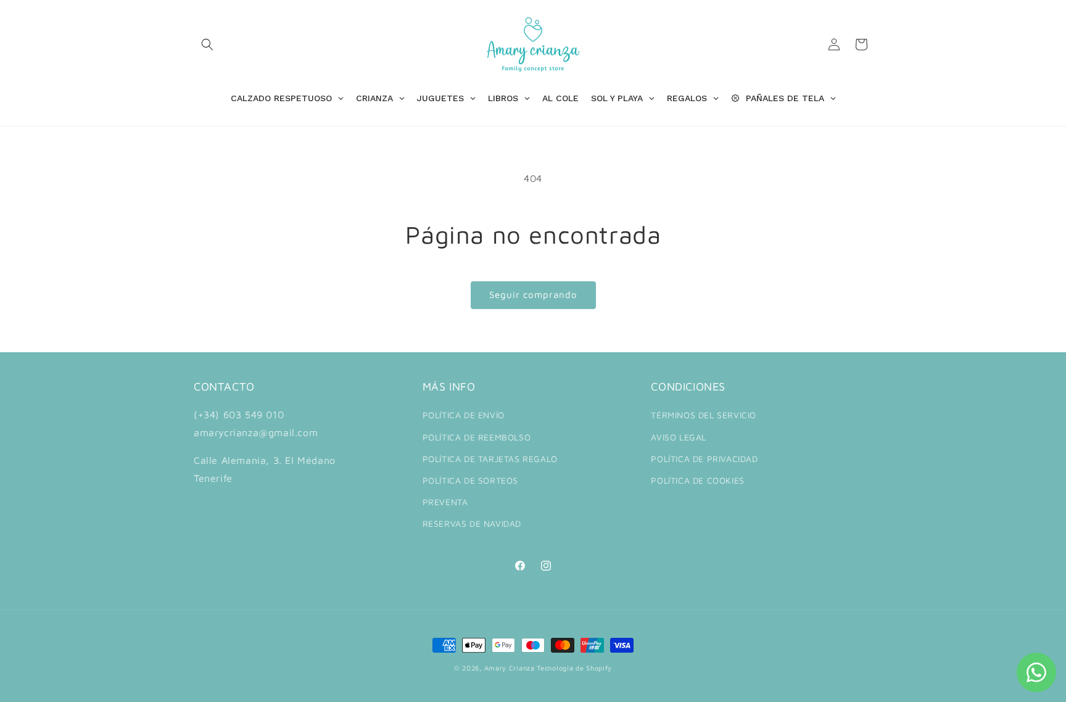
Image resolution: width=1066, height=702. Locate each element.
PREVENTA (445, 502)
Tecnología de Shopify (574, 668)
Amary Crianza (509, 668)
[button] (207, 44)
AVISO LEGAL (678, 436)
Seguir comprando (533, 294)
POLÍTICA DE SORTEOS (470, 480)
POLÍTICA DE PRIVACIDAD (704, 458)
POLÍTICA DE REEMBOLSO (477, 436)
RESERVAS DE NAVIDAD (472, 523)
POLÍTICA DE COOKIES (697, 480)
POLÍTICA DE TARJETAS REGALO (490, 458)
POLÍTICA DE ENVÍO (464, 415)
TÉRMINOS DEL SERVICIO (703, 415)
